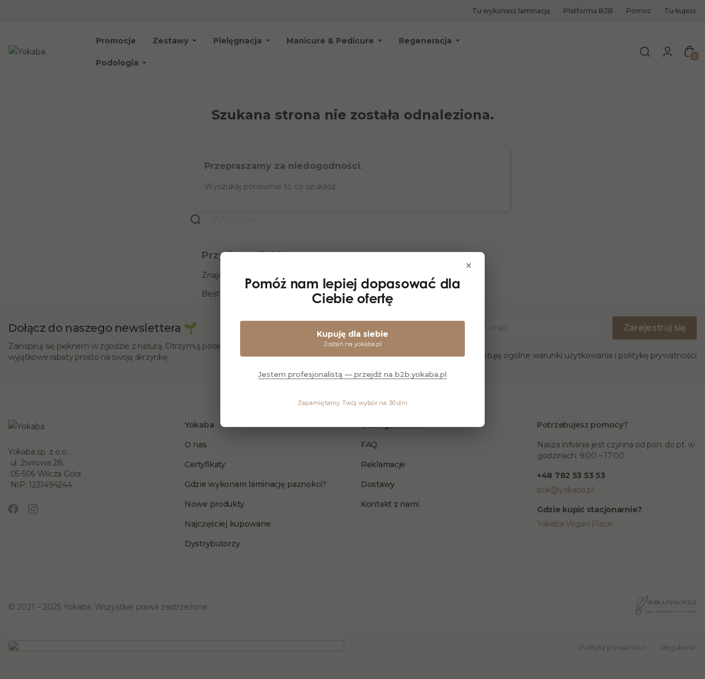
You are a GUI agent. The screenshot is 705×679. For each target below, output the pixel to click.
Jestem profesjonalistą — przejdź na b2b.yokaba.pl (352, 374)
